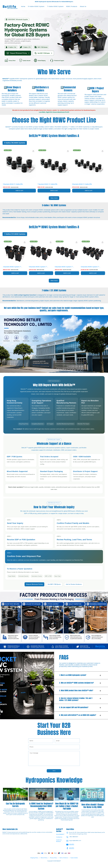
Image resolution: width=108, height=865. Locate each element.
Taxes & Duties (74, 857)
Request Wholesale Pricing (34, 584)
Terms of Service (63, 857)
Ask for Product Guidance (74, 584)
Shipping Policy (34, 857)
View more (54, 198)
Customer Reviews (59, 840)
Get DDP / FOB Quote (54, 584)
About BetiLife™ (60, 834)
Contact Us (59, 837)
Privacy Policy (53, 857)
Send (54, 770)
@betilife (71, 844)
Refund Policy (44, 857)
